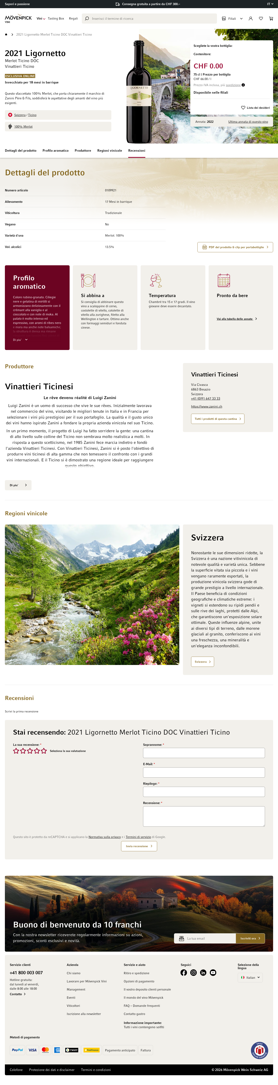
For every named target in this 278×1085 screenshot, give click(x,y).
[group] (232, 50)
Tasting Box (56, 18)
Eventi (71, 997)
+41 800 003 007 (26, 972)
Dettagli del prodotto (20, 150)
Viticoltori (73, 1005)
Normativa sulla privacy (105, 836)
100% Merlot (23, 126)
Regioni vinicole (109, 150)
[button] (270, 4)
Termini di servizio (138, 836)
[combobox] (149, 18)
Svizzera (20, 114)
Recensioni (136, 150)
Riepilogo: (150, 783)
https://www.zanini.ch (206, 406)
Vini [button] (39, 18)
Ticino (32, 114)
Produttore (83, 150)
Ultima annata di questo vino (248, 121)
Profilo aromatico (56, 150)
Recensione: (152, 802)
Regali (73, 18)
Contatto (16, 994)
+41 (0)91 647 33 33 (205, 398)
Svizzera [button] (201, 661)
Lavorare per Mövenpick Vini (87, 981)
